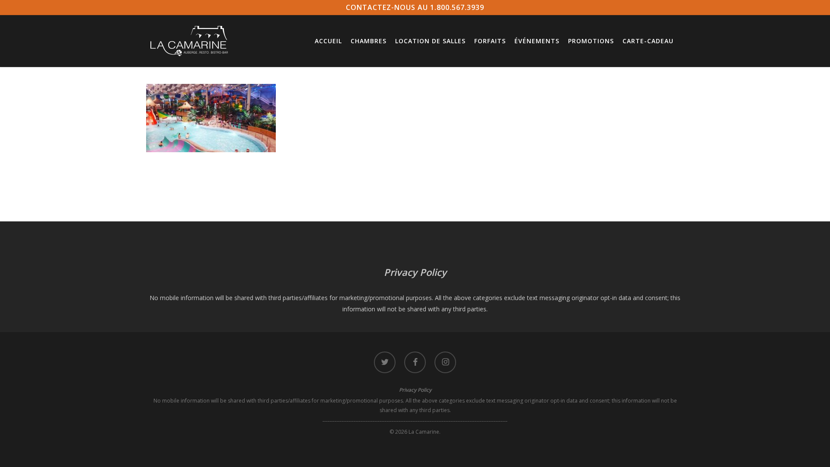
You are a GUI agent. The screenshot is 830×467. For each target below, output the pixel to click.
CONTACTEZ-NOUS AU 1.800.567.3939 (415, 7)
